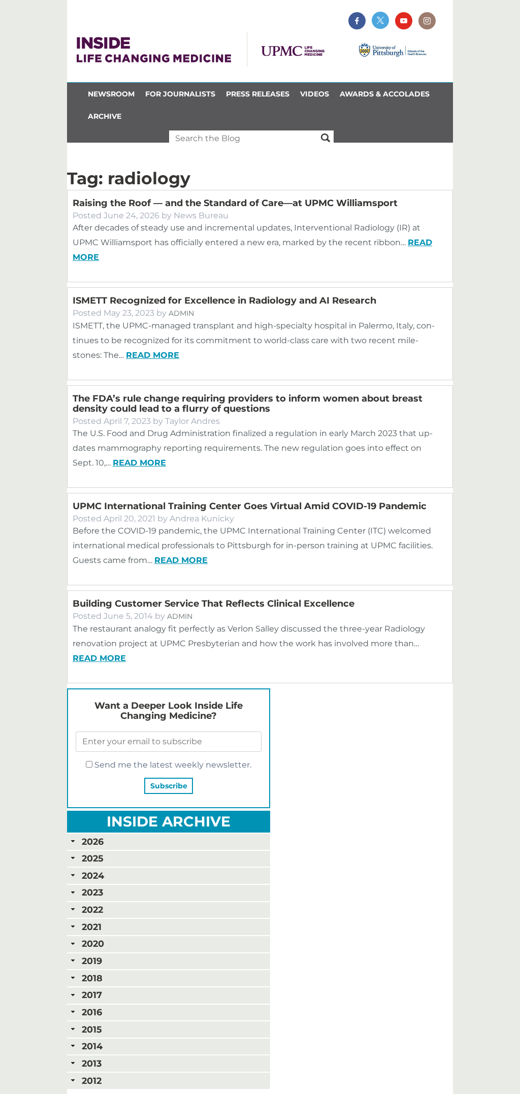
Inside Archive (169, 821)
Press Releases (257, 93)
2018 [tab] (92, 978)
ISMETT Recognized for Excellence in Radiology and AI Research (224, 300)
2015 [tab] (92, 1029)
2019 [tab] (92, 960)
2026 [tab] (93, 841)
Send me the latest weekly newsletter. (171, 765)
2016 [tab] (92, 1012)
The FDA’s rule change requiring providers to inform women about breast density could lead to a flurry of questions (247, 403)
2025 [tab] (92, 858)
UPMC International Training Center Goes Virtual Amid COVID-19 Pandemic (250, 506)
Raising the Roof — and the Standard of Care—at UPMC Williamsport (235, 203)
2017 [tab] (92, 994)
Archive (104, 116)
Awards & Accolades (385, 93)
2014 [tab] (92, 1046)
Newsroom (111, 93)
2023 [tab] (92, 892)
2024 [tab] (93, 875)
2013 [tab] (92, 1063)
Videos (314, 93)
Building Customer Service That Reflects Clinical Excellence (213, 603)
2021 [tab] (92, 926)
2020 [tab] (93, 943)
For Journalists (180, 93)
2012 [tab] (92, 1080)
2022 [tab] (92, 909)
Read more (152, 355)
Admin (181, 313)
